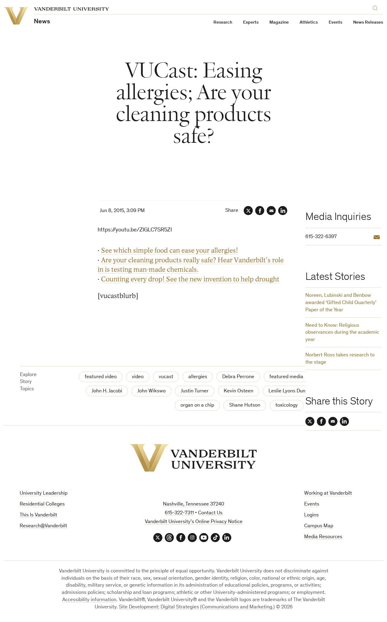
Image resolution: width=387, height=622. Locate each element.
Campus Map (318, 526)
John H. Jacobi (107, 391)
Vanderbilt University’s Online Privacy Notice (193, 522)
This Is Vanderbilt (38, 515)
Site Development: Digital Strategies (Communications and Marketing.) (197, 607)
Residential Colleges (42, 504)
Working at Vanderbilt (328, 493)
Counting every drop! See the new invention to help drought (190, 279)
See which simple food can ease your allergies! (169, 250)
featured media (286, 377)
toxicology (286, 405)
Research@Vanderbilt (43, 526)
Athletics (309, 22)
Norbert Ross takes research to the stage (340, 359)
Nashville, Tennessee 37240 (193, 504)
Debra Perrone (238, 377)
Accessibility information (89, 600)
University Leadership (43, 493)
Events (335, 22)
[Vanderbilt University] (193, 458)
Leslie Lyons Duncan (290, 391)
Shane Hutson (244, 405)
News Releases (368, 22)
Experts (251, 22)
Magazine (279, 22)
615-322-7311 (179, 513)
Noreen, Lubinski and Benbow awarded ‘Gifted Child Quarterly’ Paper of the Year (340, 303)
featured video (101, 377)
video (138, 377)
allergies (197, 377)
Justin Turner (195, 391)
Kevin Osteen (238, 391)
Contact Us (210, 513)
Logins (311, 515)
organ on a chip (197, 405)
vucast (166, 377)
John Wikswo (151, 391)
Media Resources (323, 537)
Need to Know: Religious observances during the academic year (342, 333)
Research (222, 22)
